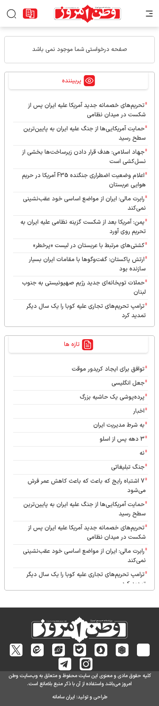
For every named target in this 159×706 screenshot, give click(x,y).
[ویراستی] (58, 650)
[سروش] (100, 650)
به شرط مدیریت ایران (119, 425)
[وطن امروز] (87, 13)
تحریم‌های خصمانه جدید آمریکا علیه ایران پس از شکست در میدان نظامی (87, 110)
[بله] (79, 649)
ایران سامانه (63, 697)
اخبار (139, 411)
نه (142, 453)
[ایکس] (16, 650)
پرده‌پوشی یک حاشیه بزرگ (112, 397)
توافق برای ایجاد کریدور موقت (106, 369)
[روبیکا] (122, 650)
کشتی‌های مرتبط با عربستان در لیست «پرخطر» (89, 245)
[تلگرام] (65, 664)
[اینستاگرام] (86, 664)
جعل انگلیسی (128, 383)
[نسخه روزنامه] (30, 13)
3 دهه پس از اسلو (122, 439)
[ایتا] (37, 649)
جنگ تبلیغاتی (128, 467)
